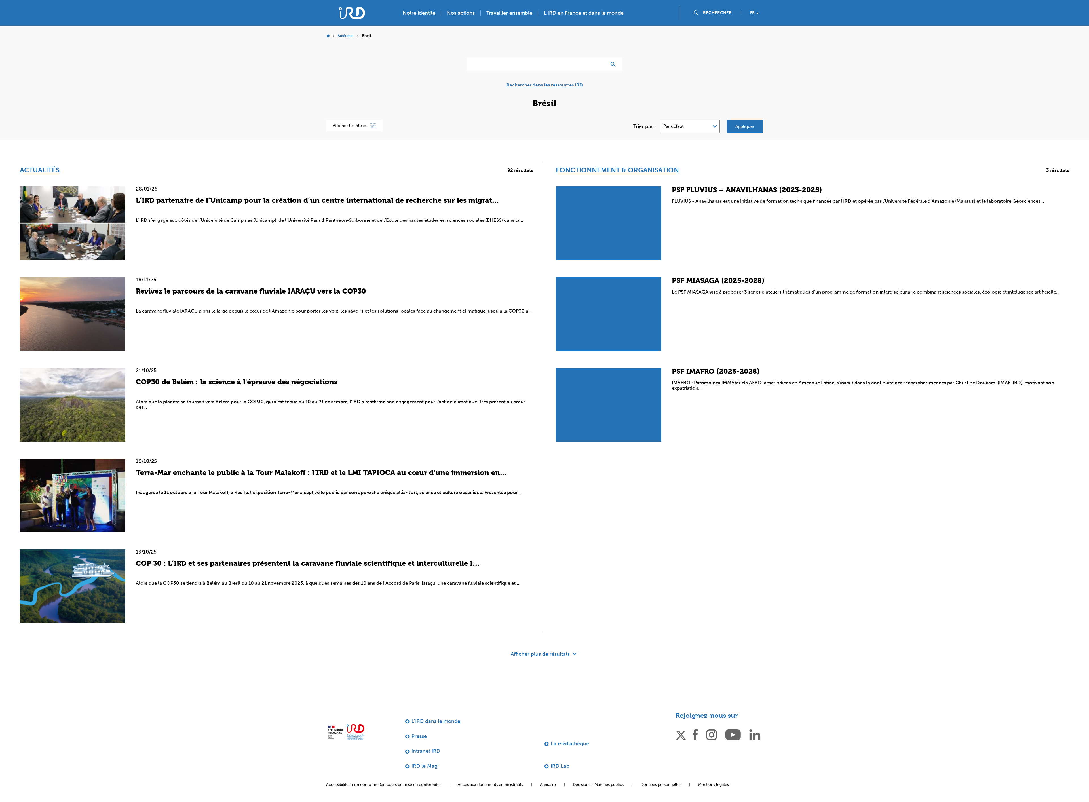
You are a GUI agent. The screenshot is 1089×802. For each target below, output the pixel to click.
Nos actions (461, 13)
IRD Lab (560, 766)
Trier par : (644, 126)
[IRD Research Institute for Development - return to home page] (346, 732)
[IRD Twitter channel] (681, 734)
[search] (719, 12)
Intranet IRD (425, 751)
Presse (419, 736)
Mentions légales (713, 784)
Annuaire (548, 784)
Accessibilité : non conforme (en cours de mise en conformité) (383, 784)
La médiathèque (570, 743)
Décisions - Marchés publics (598, 784)
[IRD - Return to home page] (352, 13)
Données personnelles (661, 784)
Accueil (328, 35)
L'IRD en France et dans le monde (584, 13)
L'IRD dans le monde (435, 721)
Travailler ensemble (509, 13)
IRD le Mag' (425, 766)
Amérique (345, 36)
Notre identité (419, 13)
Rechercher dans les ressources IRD (544, 85)
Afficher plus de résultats (541, 654)
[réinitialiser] (600, 64)
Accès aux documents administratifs (490, 784)
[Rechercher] (614, 64)
